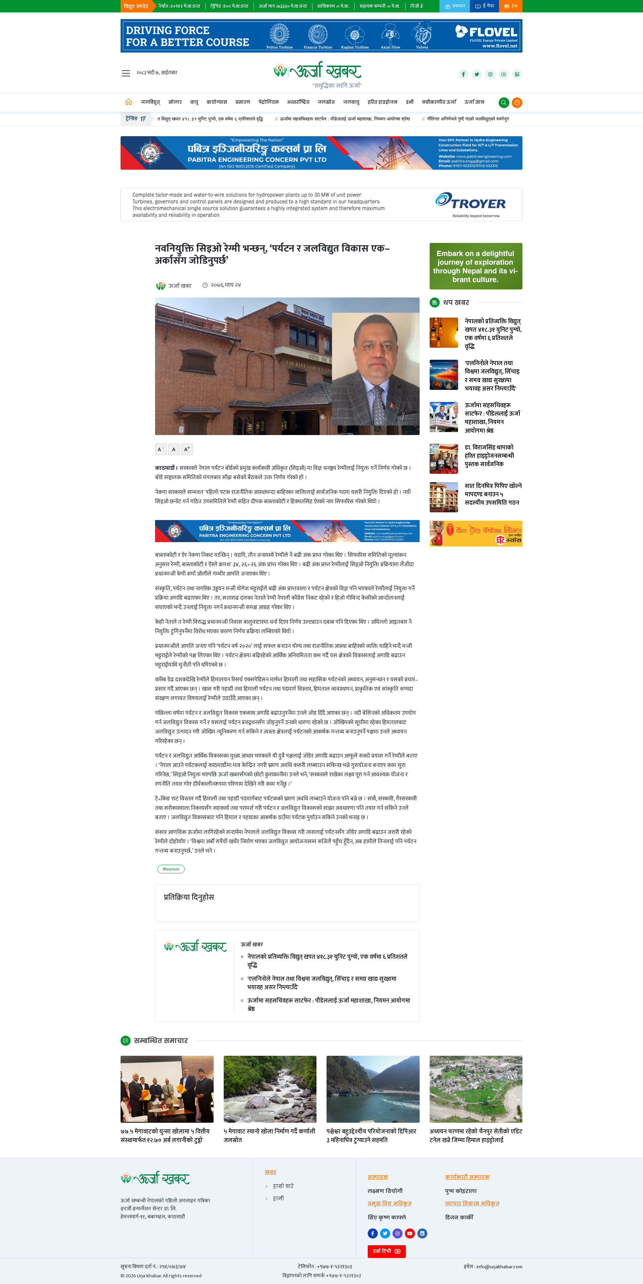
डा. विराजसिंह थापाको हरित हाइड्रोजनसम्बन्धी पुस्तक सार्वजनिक (489, 456)
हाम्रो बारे (283, 1186)
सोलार (175, 102)
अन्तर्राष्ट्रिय (298, 102)
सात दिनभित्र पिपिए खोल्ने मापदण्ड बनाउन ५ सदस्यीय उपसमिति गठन (493, 495)
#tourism (171, 869)
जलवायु (351, 102)
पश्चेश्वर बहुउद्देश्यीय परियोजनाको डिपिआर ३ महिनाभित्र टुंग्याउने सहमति (371, 1136)
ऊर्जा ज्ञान (474, 102)
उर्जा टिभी (382, 1251)
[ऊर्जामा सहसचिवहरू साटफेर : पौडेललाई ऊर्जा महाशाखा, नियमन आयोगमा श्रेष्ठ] (444, 416)
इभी (410, 102)
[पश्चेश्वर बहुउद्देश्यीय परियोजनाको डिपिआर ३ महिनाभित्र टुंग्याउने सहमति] (373, 1089)
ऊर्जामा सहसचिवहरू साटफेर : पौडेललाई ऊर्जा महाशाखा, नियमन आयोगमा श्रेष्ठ (298, 118)
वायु (194, 102)
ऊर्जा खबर (180, 286)
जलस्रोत (326, 102)
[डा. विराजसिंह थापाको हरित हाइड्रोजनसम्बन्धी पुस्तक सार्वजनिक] (444, 458)
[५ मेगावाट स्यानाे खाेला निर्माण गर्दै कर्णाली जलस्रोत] (270, 1089)
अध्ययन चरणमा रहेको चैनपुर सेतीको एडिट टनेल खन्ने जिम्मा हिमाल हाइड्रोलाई (476, 1136)
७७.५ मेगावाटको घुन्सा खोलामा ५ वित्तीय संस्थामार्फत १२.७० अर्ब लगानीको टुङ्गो (165, 1136)
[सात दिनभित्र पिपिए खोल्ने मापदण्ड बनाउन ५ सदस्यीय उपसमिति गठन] (444, 497)
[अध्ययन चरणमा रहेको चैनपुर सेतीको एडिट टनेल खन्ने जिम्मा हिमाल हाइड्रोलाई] (476, 1089)
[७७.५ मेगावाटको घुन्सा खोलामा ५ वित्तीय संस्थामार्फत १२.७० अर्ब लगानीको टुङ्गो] (167, 1089)
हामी (278, 1198)
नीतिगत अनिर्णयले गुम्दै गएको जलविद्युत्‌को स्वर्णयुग (421, 118)
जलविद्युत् (150, 102)
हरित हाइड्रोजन (383, 102)
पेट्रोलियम (269, 102)
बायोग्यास (217, 102)
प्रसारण (242, 102)
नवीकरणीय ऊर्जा (439, 102)
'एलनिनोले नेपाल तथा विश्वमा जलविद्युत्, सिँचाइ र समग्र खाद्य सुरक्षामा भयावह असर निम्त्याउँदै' (322, 983)
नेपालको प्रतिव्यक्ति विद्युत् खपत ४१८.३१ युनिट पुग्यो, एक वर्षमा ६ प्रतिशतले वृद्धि (327, 961)
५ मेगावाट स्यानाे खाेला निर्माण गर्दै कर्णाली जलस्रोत (269, 1136)
